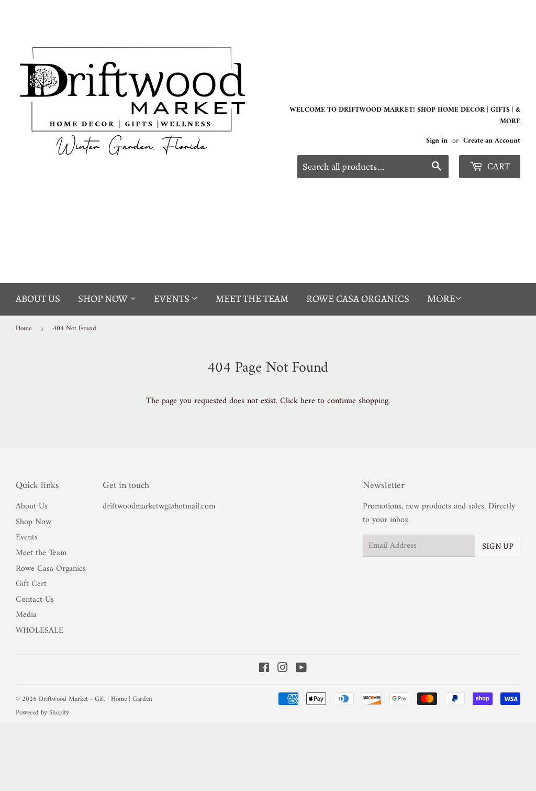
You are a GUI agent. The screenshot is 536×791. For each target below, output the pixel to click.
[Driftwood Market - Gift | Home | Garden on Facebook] (264, 669)
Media (26, 615)
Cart (497, 166)
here (307, 401)
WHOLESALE (39, 630)
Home (23, 328)
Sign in (437, 141)
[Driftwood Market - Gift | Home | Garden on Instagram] (282, 669)
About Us (38, 299)
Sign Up (497, 546)
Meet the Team (252, 299)
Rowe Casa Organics (357, 299)
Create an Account (491, 141)
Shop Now (104, 299)
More (441, 299)
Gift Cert (31, 584)
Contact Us (35, 599)
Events (173, 299)
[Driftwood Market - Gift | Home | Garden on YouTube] (301, 669)
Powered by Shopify (42, 713)
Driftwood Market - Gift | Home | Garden (95, 699)
